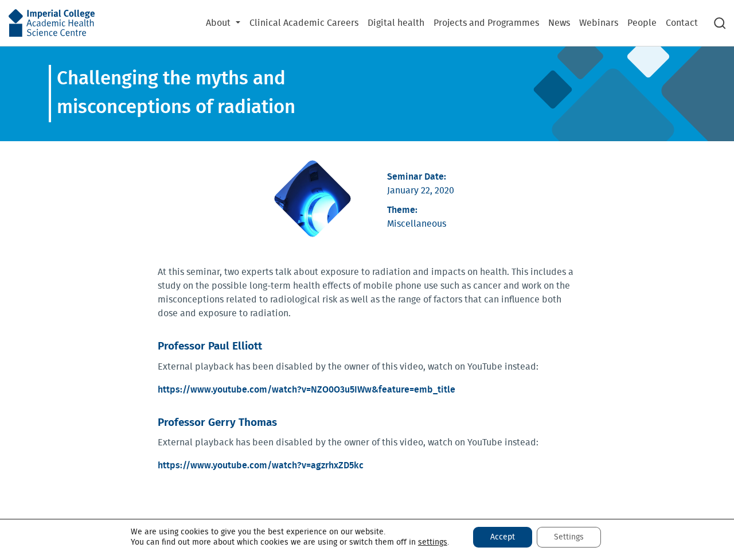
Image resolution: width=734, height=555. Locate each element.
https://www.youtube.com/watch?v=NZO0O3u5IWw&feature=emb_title (306, 389)
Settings (569, 537)
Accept (502, 537)
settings (432, 542)
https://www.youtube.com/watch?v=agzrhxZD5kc (261, 465)
